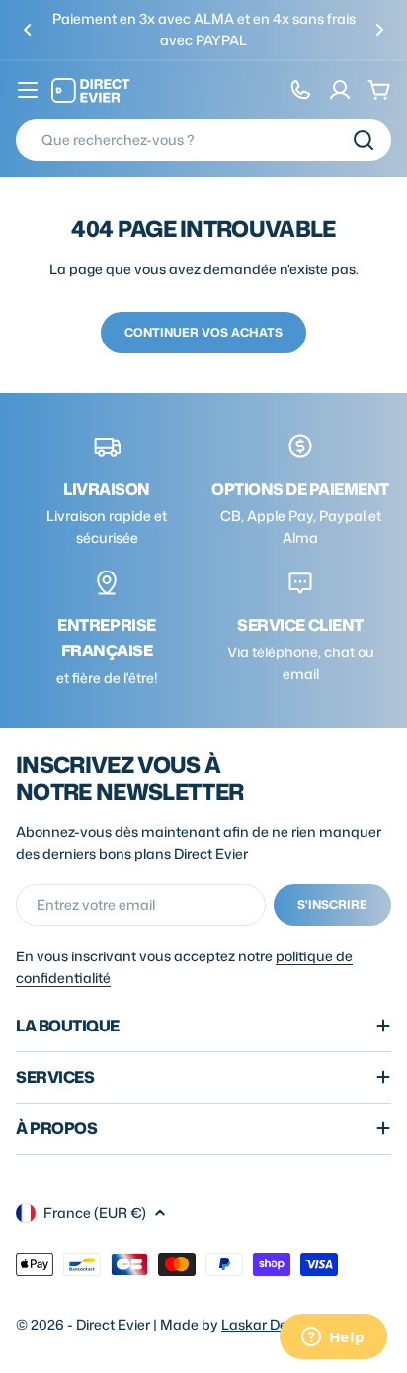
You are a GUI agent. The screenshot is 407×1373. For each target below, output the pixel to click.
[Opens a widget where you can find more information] (333, 1338)
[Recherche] (363, 140)
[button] (28, 29)
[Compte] (340, 90)
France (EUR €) (94, 1212)
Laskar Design (267, 1324)
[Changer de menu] (28, 90)
